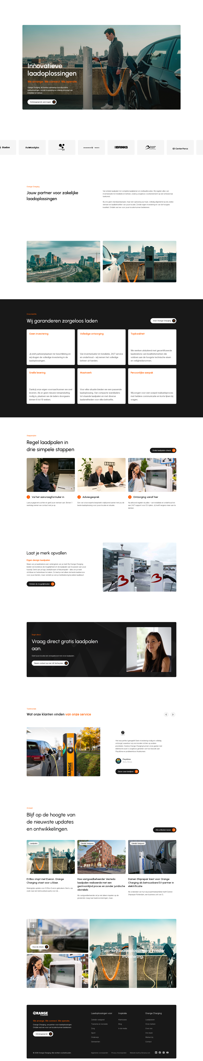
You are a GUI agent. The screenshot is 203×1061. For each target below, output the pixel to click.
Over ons (148, 1028)
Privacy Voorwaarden (118, 1053)
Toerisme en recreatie (99, 1024)
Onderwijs (95, 1037)
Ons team (149, 1033)
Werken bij (149, 1037)
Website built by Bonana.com (140, 1053)
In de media (122, 1028)
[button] (166, 714)
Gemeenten (95, 1042)
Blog (120, 1024)
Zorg (93, 1028)
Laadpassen (150, 1020)
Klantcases (122, 1020)
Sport (93, 1033)
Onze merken (150, 1024)
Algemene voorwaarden (99, 1053)
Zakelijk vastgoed (97, 1020)
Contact (148, 1042)
